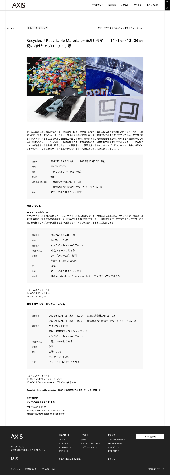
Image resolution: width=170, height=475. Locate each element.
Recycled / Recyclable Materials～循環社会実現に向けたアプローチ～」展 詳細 (62, 390)
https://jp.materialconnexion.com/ (46, 414)
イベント (112, 5)
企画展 (83, 439)
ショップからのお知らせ (116, 439)
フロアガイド (97, 5)
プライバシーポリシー (49, 469)
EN (167, 8)
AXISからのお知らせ (115, 443)
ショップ (61, 439)
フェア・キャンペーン (89, 447)
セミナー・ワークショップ (90, 443)
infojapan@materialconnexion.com (46, 410)
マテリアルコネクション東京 (66, 171)
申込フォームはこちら (63, 250)
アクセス (137, 5)
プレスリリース (113, 447)
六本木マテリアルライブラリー (72, 331)
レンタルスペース (64, 447)
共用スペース (63, 451)
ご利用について (30, 469)
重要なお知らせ (113, 451)
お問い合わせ (152, 5)
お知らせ (125, 5)
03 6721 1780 (38, 407)
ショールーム (63, 443)
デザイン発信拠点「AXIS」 (70, 459)
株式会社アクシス (154, 469)
